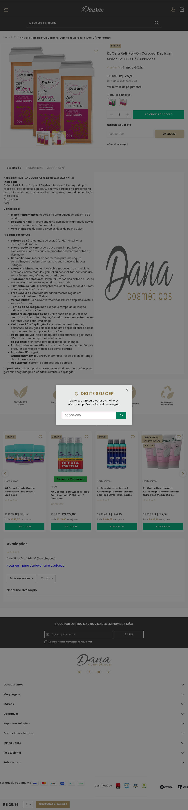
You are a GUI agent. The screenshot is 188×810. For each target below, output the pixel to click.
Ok (121, 415)
